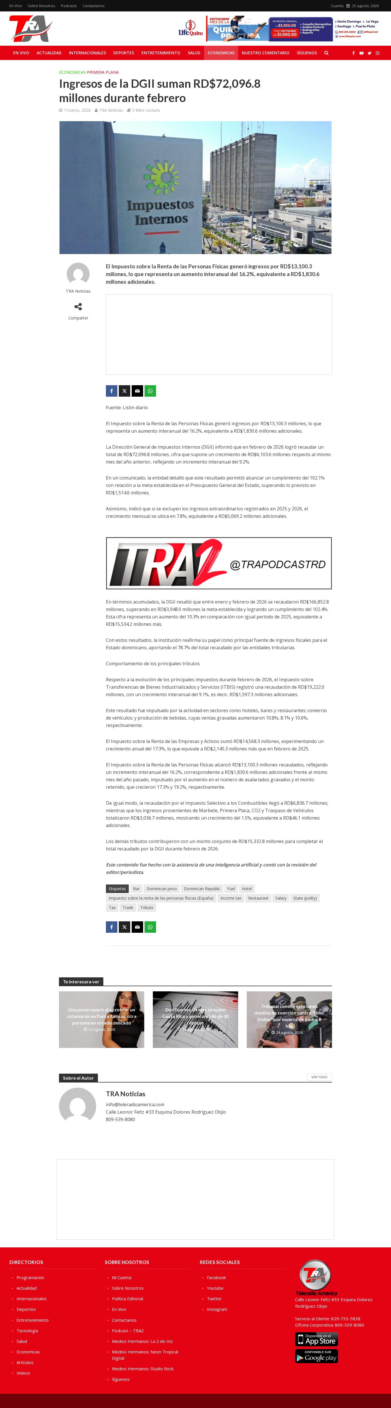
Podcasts (69, 5)
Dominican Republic (202, 888)
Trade (128, 907)
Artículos (25, 1362)
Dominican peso (162, 888)
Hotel (247, 888)
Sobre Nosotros (41, 5)
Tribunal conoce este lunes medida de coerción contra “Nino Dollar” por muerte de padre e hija (289, 1015)
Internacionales (87, 52)
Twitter (214, 1298)
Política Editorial (127, 1298)
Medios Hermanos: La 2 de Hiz (142, 1341)
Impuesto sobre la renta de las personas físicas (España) (161, 898)
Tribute (146, 907)
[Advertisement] (219, 335)
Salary (281, 898)
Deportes (123, 52)
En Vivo (15, 5)
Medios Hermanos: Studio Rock (142, 1368)
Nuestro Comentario (265, 52)
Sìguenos (121, 1379)
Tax (112, 907)
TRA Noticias (111, 110)
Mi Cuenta (121, 1277)
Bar (136, 888)
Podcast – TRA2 (128, 1330)
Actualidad (49, 52)
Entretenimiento (160, 52)
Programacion (30, 1277)
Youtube (215, 1288)
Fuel (231, 888)
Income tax (230, 898)
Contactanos (94, 5)
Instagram (217, 1309)
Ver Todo (319, 1077)
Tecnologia (27, 1330)
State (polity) (305, 898)
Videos (23, 1373)
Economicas (221, 52)
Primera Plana (103, 72)
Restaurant (258, 898)
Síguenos (307, 52)
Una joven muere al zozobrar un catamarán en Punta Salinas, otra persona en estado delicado (102, 1016)
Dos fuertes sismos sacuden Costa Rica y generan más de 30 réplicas (195, 1016)
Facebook (216, 1277)
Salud (194, 52)
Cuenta (337, 5)
